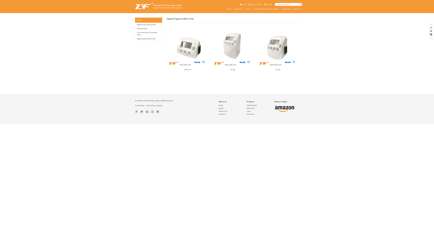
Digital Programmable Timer (146, 39)
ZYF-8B (233, 70)
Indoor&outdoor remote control (266, 9)
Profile (221, 105)
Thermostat (237, 9)
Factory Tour (223, 111)
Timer (248, 9)
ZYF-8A (278, 70)
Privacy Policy (139, 105)
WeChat (259, 4)
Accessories (286, 9)
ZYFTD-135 (187, 70)
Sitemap (159, 105)
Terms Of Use (150, 105)
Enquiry (252, 4)
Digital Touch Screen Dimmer (146, 25)
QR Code (269, 4)
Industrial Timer (142, 29)
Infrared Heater (252, 105)
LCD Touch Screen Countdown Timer (147, 34)
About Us (296, 9)
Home (243, 4)
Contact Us (222, 114)
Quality (221, 108)
